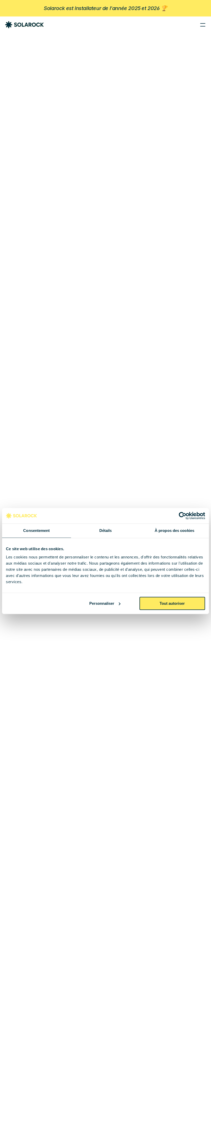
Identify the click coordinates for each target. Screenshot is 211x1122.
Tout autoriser (172, 603)
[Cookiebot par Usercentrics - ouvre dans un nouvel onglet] (182, 516)
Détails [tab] (105, 530)
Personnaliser (101, 603)
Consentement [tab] (36, 530)
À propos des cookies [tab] (174, 530)
